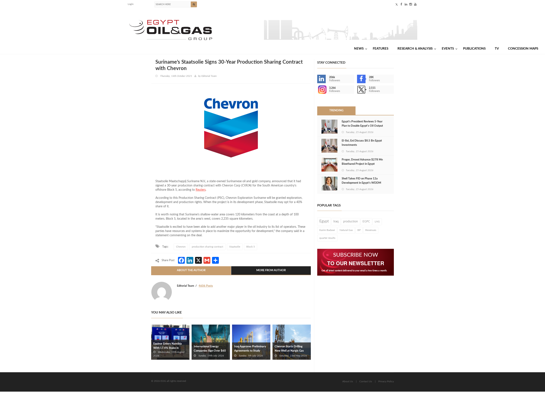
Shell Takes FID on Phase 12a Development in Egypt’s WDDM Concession (361, 183)
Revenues (370, 230)
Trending (336, 110)
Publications (474, 48)
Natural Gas (346, 230)
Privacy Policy (386, 381)
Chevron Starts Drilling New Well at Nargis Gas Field (289, 350)
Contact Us (365, 381)
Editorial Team (209, 76)
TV (497, 48)
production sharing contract (207, 246)
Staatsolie (234, 246)
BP (359, 230)
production (350, 221)
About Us (347, 381)
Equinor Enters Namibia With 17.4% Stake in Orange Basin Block (167, 348)
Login (130, 4)
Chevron (181, 246)
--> (317, 89)
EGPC (366, 221)
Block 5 (250, 246)
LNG (377, 221)
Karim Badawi (327, 230)
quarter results (327, 238)
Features (380, 48)
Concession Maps (523, 48)
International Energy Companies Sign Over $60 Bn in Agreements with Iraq (210, 350)
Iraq (335, 221)
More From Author (271, 270)
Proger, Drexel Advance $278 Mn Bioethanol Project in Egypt (362, 161)
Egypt (324, 221)
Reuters (201, 189)
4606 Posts (206, 286)
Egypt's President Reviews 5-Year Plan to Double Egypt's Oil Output (362, 123)
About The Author (191, 270)
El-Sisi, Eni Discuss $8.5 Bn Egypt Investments (362, 142)
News (359, 48)
